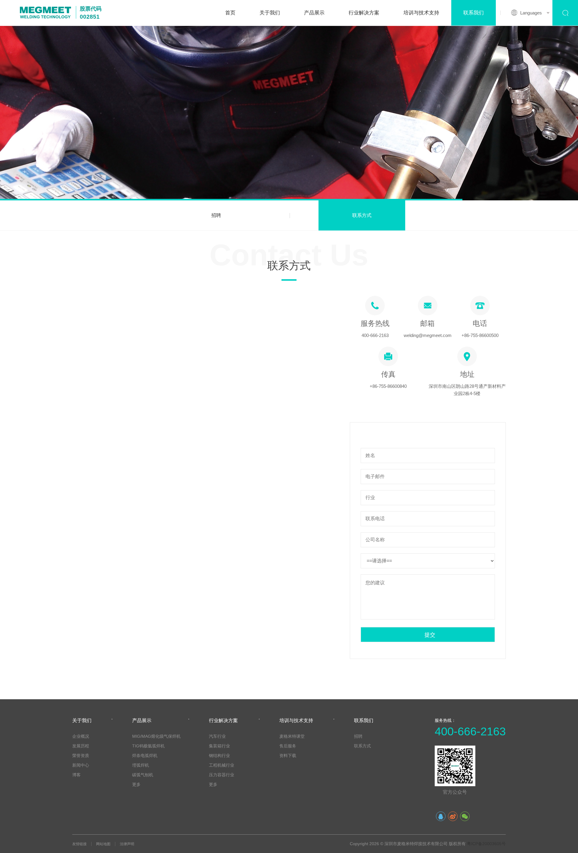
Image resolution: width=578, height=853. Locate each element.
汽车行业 (217, 736)
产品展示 (314, 13)
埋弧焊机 (140, 765)
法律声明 (127, 844)
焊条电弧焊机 (144, 755)
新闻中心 (80, 765)
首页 (230, 13)
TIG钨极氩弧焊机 (148, 745)
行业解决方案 (364, 13)
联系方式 (361, 215)
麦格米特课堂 (292, 736)
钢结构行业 (219, 755)
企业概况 (80, 736)
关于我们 (269, 13)
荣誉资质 (80, 755)
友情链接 (79, 844)
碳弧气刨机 (142, 774)
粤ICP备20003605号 (486, 843)
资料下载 (287, 755)
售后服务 (287, 745)
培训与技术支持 (421, 13)
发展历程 (80, 745)
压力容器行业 (221, 774)
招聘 (216, 215)
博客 (76, 774)
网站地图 (103, 844)
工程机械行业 (221, 765)
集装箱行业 (219, 745)
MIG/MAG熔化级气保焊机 (156, 736)
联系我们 (473, 13)
